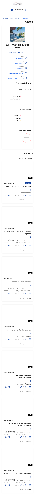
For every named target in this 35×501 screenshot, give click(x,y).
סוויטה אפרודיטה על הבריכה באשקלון (23, 377)
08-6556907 (20, 59)
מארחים (25, 18)
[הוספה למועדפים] (9, 195)
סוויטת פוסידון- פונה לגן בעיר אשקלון (17, 473)
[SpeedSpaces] (17, 4)
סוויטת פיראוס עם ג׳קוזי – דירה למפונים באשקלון (20, 424)
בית (32, 18)
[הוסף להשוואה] (5, 195)
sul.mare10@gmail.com (16, 73)
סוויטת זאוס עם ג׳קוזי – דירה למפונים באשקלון (17, 233)
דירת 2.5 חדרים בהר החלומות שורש (18, 186)
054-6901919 (19, 64)
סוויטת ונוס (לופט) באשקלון (21, 282)
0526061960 (19, 10)
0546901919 (20, 69)
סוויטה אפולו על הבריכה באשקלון (19, 330)
